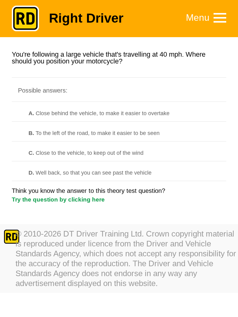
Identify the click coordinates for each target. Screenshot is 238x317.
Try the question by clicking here (58, 199)
